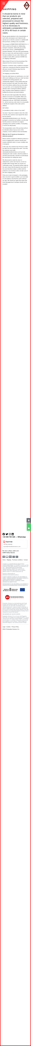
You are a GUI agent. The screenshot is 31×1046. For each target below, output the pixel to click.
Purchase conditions (17, 559)
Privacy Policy (15, 626)
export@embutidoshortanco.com (12, 546)
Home (4, 559)
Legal (3, 626)
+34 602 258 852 (7, 544)
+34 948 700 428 (8, 537)
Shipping (9, 559)
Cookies (8, 626)
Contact (26, 559)
